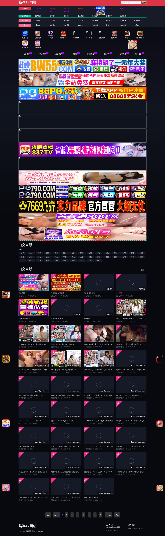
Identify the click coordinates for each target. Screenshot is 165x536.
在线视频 (25, 25)
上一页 (56, 515)
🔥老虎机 (122, 54)
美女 (73, 257)
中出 (64, 261)
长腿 (98, 253)
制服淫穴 (38, 20)
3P (90, 261)
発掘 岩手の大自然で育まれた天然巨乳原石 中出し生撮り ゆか (73, 497)
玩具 (132, 253)
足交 (132, 257)
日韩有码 (52, 16)
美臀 (90, 253)
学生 (64, 257)
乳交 (141, 257)
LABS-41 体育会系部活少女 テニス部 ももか (131, 319)
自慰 (141, 253)
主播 (107, 257)
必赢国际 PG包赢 (57, 319)
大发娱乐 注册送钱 (90, 293)
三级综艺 (123, 20)
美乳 (73, 253)
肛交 (30, 261)
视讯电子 (106, 54)
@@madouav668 (112, 530)
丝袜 (107, 253)
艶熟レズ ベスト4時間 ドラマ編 (62, 421)
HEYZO (80, 25)
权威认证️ (58, 54)
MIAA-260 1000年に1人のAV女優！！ (64, 344)
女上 (39, 261)
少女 (98, 257)
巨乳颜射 (137, 25)
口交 (115, 257)
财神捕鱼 (138, 54)
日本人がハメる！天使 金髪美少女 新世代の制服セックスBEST (105, 421)
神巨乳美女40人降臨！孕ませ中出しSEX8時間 (67, 395)
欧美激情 (123, 16)
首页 (48, 515)
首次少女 (109, 25)
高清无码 (87, 319)
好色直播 (22, 293)
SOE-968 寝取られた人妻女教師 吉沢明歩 (33, 370)
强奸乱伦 (66, 20)
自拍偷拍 (66, 16)
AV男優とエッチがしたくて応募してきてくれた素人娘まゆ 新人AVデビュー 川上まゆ (48, 472)
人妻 (81, 257)
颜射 (47, 261)
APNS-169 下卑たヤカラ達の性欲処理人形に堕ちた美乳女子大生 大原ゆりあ (45, 344)
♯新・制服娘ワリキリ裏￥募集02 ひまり (65, 370)
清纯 (64, 253)
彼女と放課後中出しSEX (27, 446)
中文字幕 (81, 16)
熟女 (56, 257)
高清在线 (25, 16)
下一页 (108, 515)
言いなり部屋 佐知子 (91, 497)
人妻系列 (52, 25)
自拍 (30, 253)
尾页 (117, 515)
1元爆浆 (74, 54)
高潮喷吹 (123, 25)
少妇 (90, 257)
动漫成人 (137, 20)
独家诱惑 (95, 25)
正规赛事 (42, 54)
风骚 (47, 253)
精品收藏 (25, 20)
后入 (22, 261)
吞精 (56, 261)
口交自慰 (52, 20)
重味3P (38, 25)
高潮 (22, 257)
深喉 (124, 257)
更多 (142, 270)
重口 (98, 261)
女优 (39, 257)
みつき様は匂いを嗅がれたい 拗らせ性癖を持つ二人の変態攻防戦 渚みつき (110, 370)
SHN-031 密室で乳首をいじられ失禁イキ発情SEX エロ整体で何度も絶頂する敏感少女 (114, 344)
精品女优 (81, 20)
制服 (124, 253)
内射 (73, 261)
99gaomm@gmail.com (136, 528)
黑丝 (115, 253)
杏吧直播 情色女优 (25, 319)
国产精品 (38, 16)
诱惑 (56, 253)
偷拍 (22, 253)
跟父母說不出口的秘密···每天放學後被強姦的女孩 (101, 395)
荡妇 (47, 257)
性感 (39, 253)
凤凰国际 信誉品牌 (57, 293)
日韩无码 (109, 16)
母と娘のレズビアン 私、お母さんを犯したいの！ (133, 421)
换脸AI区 (109, 20)
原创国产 (95, 16)
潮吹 (30, 257)
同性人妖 (95, 20)
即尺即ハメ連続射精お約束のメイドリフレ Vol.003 (36, 395)
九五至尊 (119, 293)
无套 (81, 261)
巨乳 (81, 253)
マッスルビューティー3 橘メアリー (31, 421)
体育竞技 (26, 54)
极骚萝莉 (66, 25)
